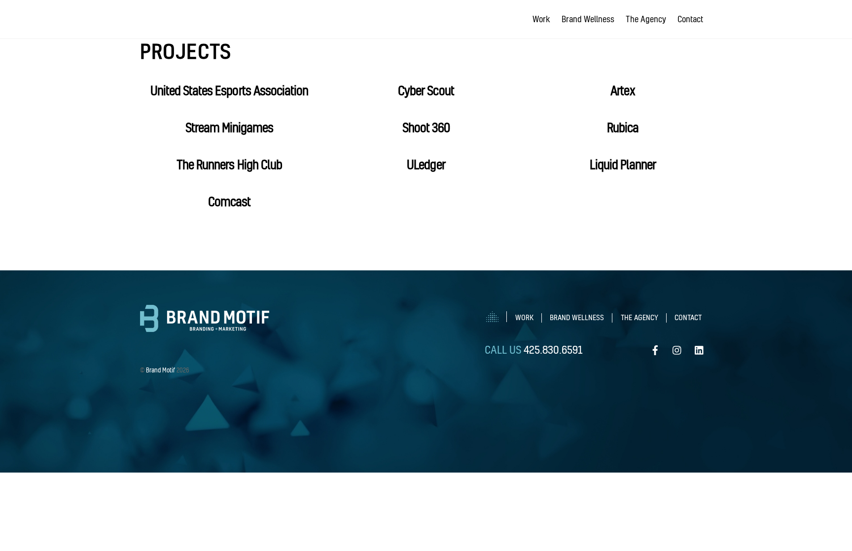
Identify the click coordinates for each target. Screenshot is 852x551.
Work (541, 19)
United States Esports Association (229, 90)
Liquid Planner (623, 164)
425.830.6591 (553, 349)
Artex (622, 90)
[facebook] (655, 346)
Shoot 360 (426, 127)
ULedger (426, 164)
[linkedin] (700, 346)
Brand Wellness (588, 19)
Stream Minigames (229, 127)
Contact (690, 19)
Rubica (623, 127)
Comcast (229, 201)
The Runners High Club (229, 164)
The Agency (646, 19)
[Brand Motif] (204, 328)
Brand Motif (160, 370)
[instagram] (677, 346)
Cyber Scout (426, 90)
